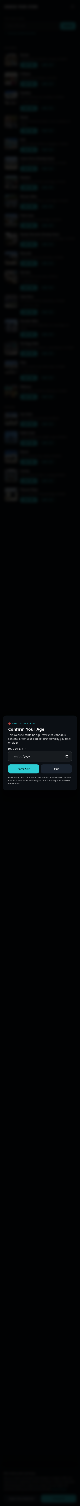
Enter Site (23, 769)
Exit (56, 769)
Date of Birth (17, 749)
